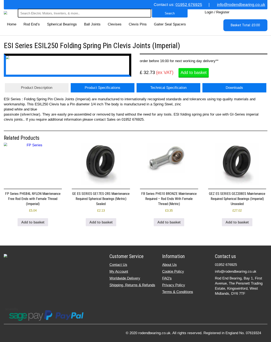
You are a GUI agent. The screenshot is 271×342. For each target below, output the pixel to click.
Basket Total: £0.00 (245, 25)
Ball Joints (92, 24)
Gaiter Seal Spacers (170, 24)
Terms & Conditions (177, 292)
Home (11, 24)
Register (223, 12)
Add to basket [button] (32, 222)
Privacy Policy (173, 285)
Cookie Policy (173, 271)
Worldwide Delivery (124, 278)
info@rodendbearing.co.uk (241, 4)
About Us (169, 265)
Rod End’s (32, 24)
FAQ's (167, 278)
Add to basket (194, 72)
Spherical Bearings (62, 24)
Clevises (115, 24)
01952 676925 (189, 4)
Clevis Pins (138, 24)
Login (209, 12)
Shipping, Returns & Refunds (132, 285)
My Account (118, 271)
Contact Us (118, 265)
